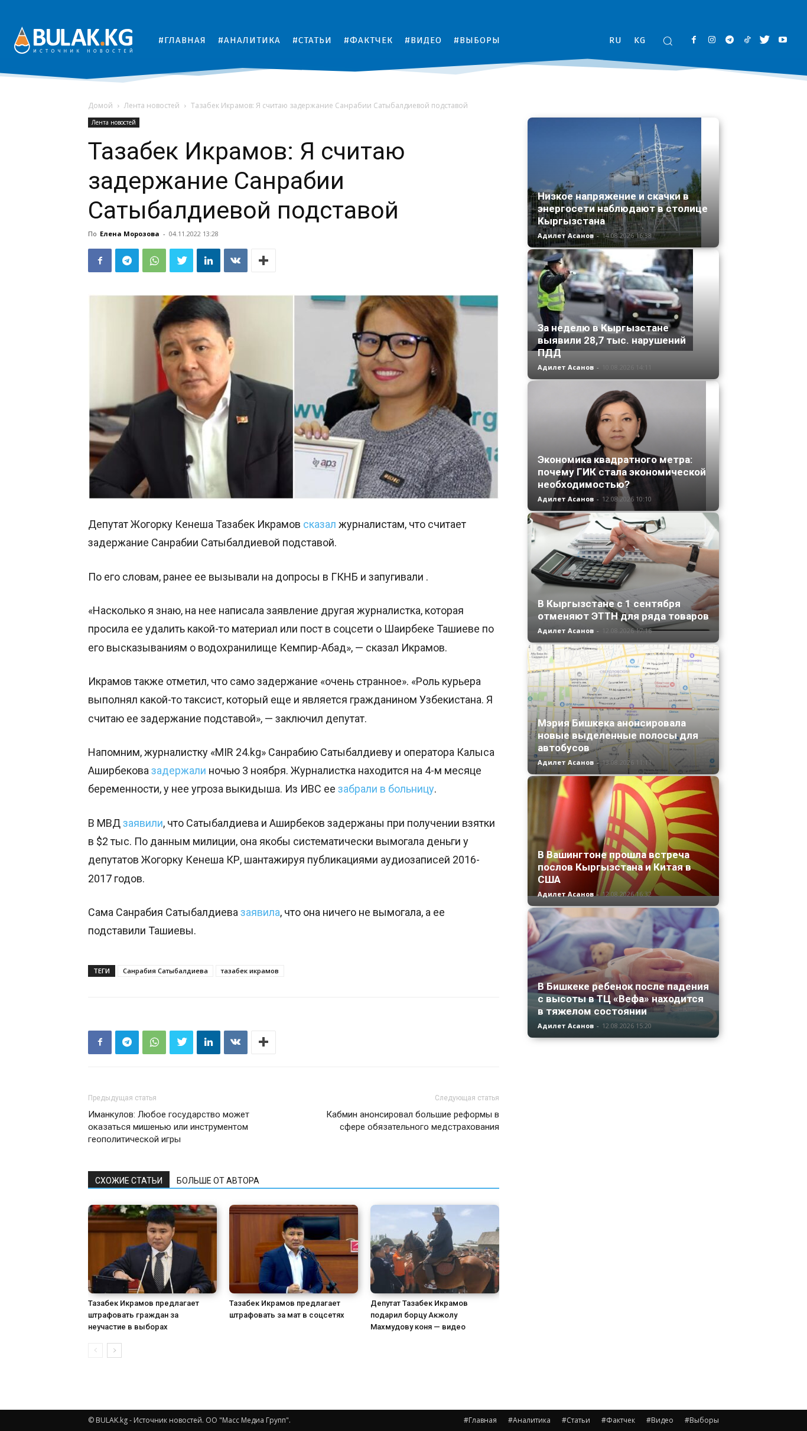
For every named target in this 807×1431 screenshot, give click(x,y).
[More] (263, 260)
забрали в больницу (386, 789)
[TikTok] (747, 40)
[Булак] (73, 40)
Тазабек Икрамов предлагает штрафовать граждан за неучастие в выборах (143, 1315)
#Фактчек (618, 1420)
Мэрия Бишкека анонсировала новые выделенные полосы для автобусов (618, 735)
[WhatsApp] (154, 260)
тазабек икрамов (250, 970)
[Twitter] (764, 40)
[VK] (236, 260)
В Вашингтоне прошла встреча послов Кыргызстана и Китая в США (614, 867)
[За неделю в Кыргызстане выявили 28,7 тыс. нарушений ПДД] (623, 300)
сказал (319, 524)
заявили (143, 823)
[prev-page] (95, 1350)
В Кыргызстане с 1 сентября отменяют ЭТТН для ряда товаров (623, 610)
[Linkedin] (208, 260)
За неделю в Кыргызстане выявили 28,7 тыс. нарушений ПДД (612, 340)
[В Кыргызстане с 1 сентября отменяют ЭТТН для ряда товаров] (623, 572)
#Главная (480, 1420)
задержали (178, 770)
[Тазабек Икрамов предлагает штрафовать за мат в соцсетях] (293, 1249)
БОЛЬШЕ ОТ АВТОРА (218, 1180)
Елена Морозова (130, 233)
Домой (100, 105)
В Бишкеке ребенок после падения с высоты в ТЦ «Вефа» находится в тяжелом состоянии (623, 998)
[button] (668, 41)
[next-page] (114, 1350)
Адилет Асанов (566, 235)
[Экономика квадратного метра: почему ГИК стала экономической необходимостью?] (623, 446)
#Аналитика (529, 1420)
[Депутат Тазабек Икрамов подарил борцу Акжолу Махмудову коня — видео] (434, 1249)
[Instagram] (711, 40)
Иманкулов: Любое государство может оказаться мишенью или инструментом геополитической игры (168, 1127)
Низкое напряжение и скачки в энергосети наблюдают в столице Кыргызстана (623, 208)
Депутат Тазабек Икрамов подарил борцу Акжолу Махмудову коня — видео (419, 1315)
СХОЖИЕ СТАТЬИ (128, 1180)
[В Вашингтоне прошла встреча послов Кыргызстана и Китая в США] (623, 836)
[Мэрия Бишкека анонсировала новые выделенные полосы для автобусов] (623, 709)
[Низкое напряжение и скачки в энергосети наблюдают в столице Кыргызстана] (623, 182)
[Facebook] (694, 40)
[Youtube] (782, 40)
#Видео (659, 1420)
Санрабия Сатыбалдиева (165, 970)
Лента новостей (152, 105)
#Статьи (576, 1420)
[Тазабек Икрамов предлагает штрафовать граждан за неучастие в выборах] (152, 1249)
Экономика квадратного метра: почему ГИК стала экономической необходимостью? (622, 472)
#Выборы (702, 1420)
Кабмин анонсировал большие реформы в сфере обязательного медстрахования (412, 1120)
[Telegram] (729, 40)
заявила (260, 912)
